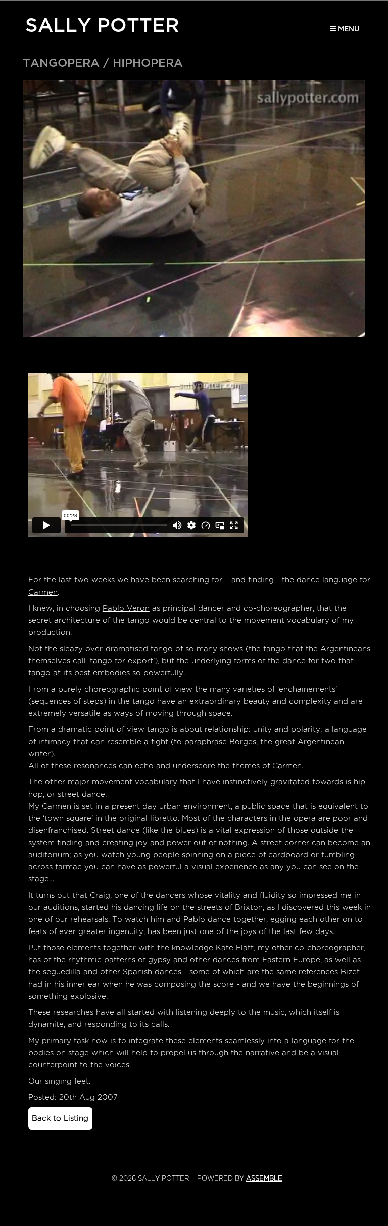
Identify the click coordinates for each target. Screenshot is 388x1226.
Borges (242, 741)
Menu (348, 29)
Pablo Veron (126, 608)
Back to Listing (60, 1118)
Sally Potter (102, 23)
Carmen (43, 592)
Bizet (350, 971)
